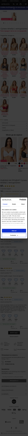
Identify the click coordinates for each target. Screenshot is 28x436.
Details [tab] (14, 204)
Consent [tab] (5, 204)
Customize (13, 235)
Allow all (14, 230)
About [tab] (23, 204)
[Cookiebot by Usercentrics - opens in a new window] (19, 200)
